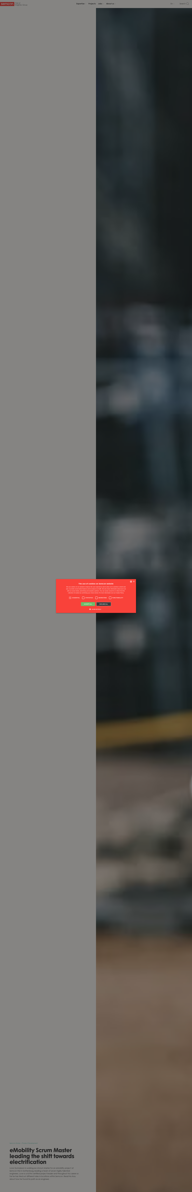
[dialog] (96, 596)
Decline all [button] (104, 604)
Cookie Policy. (120, 592)
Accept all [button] (88, 604)
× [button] (133, 581)
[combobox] (131, 582)
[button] (96, 609)
